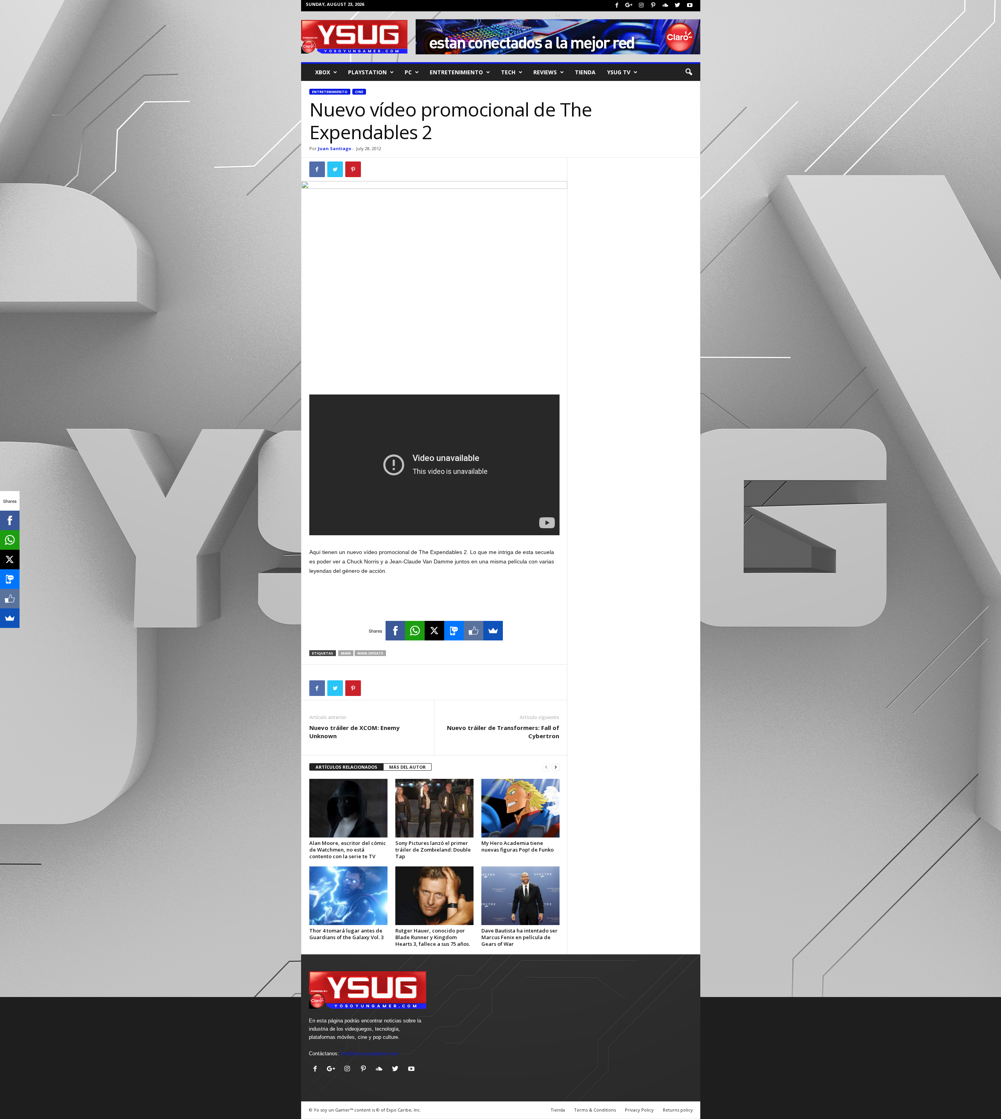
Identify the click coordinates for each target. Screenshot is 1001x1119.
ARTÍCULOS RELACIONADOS (346, 767)
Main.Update (370, 653)
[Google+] (629, 5)
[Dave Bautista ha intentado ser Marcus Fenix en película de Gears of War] (520, 895)
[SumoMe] (493, 630)
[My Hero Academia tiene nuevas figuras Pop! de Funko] (520, 808)
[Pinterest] (653, 5)
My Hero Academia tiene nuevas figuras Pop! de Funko (517, 846)
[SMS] (454, 630)
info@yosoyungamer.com (369, 1053)
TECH (508, 72)
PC (408, 72)
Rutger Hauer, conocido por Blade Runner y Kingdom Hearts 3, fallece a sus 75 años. (432, 937)
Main (346, 653)
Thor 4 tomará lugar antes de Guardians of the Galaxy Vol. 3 (346, 934)
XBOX (322, 72)
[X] (434, 630)
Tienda (585, 72)
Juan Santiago (334, 148)
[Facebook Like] (473, 630)
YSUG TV (618, 72)
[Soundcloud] (665, 5)
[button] (688, 72)
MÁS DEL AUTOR (407, 767)
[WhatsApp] (415, 630)
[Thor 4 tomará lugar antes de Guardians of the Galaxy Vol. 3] (348, 895)
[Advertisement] (434, 374)
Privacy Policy (639, 1110)
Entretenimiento (330, 91)
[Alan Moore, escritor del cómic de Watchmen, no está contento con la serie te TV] (348, 808)
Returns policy (678, 1110)
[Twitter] (677, 5)
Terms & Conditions (595, 1110)
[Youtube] (689, 5)
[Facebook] (617, 5)
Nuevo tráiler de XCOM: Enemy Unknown (354, 732)
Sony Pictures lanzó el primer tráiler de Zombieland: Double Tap (433, 849)
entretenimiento (456, 72)
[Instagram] (641, 5)
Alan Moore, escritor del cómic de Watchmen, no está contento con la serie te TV (347, 849)
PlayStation (367, 72)
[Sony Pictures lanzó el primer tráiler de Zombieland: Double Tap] (434, 808)
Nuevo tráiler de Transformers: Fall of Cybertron (503, 732)
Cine (359, 91)
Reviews (545, 72)
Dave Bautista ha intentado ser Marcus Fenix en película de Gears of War (519, 937)
